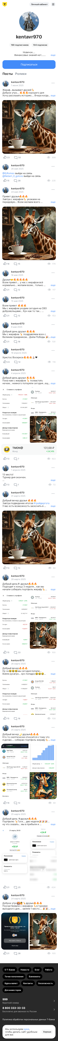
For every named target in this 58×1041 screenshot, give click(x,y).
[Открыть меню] (53, 4)
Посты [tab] (7, 74)
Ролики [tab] (20, 74)
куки (26, 1029)
